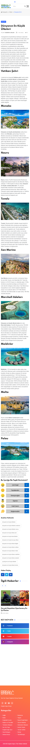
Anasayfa (4, 12)
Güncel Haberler (22, 722)
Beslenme (20, 715)
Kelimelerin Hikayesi (23, 725)
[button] (2, 585)
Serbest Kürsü (6, 734)
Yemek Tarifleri (21, 729)
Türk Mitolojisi (21, 734)
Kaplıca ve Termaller (8, 722)
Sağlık (4, 715)
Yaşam (19, 717)
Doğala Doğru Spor (7, 729)
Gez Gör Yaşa (6, 727)
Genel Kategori (6, 732)
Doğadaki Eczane (7, 720)
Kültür (10, 12)
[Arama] (25, 6)
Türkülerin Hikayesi (7, 725)
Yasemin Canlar (9, 32)
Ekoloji (19, 732)
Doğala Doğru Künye (6, 706)
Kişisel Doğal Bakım (23, 720)
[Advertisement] (15, 662)
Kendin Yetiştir (21, 727)
